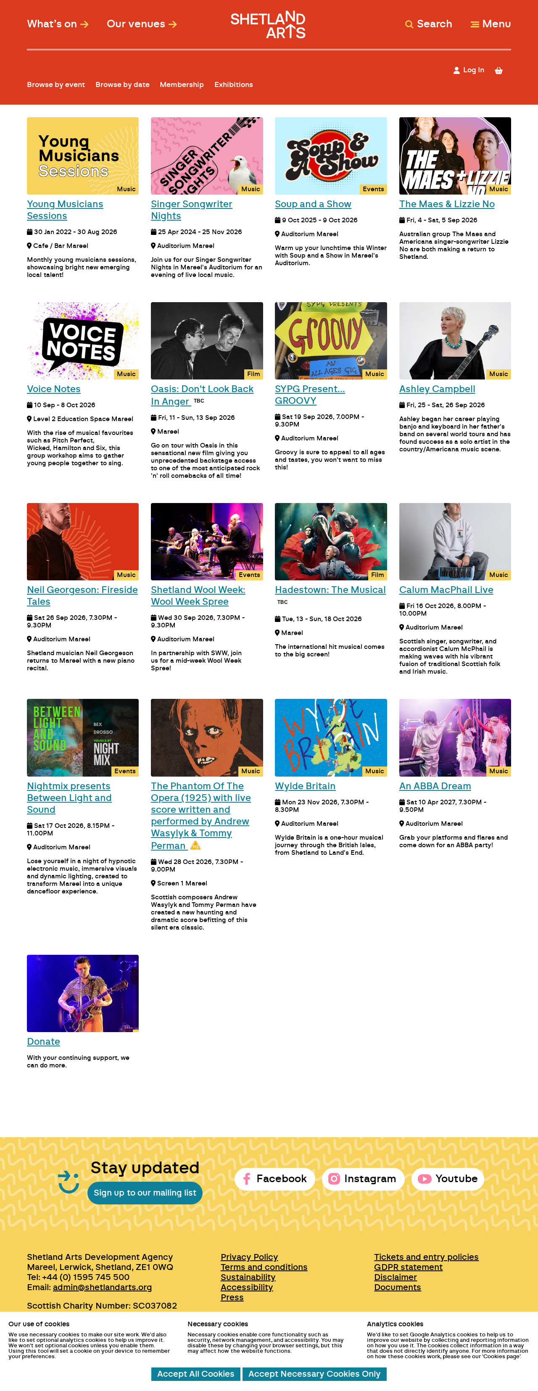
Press (232, 1298)
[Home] (269, 20)
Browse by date (122, 84)
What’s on (52, 24)
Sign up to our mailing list (145, 1193)
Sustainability (248, 1277)
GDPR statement (408, 1267)
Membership (182, 84)
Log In (473, 70)
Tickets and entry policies (426, 1257)
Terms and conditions (264, 1267)
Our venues (136, 24)
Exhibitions (233, 84)
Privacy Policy (249, 1257)
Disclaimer (395, 1277)
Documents (397, 1287)
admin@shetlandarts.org (102, 1287)
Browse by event (56, 84)
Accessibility (247, 1287)
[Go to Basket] (502, 70)
